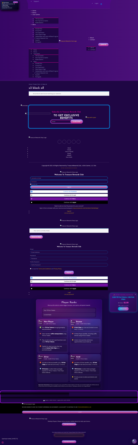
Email (31, 249)
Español (37, 40)
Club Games (36, 14)
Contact (92, 40)
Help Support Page (40, 34)
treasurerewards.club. (84, 407)
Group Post (38, 30)
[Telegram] (51, 6)
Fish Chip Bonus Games (41, 21)
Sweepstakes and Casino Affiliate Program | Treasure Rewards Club (46, 37)
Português (38, 42)
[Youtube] (46, 6)
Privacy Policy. (58, 269)
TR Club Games (39, 19)
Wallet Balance (39, 22)
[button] (43, 46)
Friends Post (38, 29)
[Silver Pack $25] (69, 400)
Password (33, 255)
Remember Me (34, 184)
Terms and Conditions (44, 269)
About (92, 38)
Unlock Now (123, 308)
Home (34, 10)
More (34, 24)
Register (69, 272)
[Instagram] (41, 6)
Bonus (34, 12)
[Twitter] (36, 6)
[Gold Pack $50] (84, 400)
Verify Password (34, 262)
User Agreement (39, 32)
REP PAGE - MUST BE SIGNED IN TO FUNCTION (69, 167)
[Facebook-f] (30, 6)
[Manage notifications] (2, 442)
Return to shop (36, 237)
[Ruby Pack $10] (54, 400)
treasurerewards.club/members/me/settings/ (85, 208)
